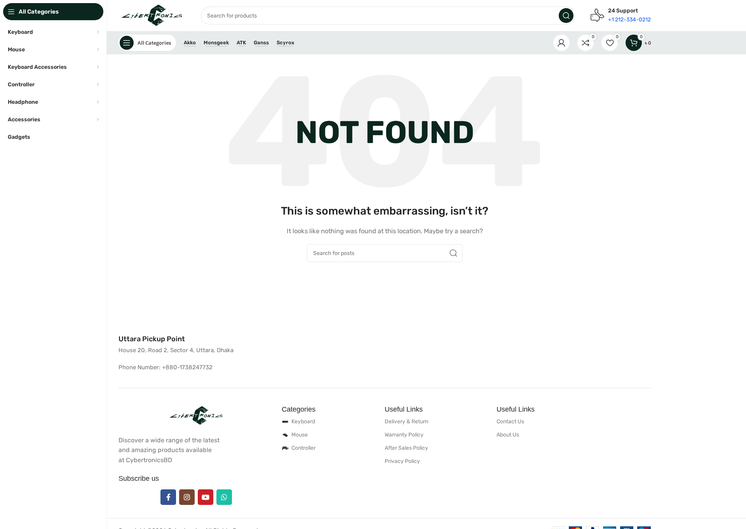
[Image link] (196, 415)
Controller (303, 448)
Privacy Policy (402, 461)
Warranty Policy (404, 434)
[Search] (566, 15)
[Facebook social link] (168, 497)
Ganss (261, 42)
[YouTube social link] (205, 497)
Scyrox (285, 42)
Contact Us (510, 421)
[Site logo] (152, 15)
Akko (190, 42)
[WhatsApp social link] (224, 497)
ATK (241, 42)
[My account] (561, 43)
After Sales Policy (406, 448)
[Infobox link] (152, 339)
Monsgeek (216, 42)
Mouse (299, 434)
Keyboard (303, 421)
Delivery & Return (406, 421)
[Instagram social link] (187, 497)
